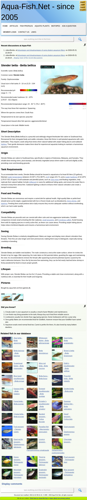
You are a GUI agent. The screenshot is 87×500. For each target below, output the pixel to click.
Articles (14, 26)
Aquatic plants (42, 26)
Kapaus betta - (19, 391)
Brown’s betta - (69, 353)
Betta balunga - (19, 353)
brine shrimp (71, 201)
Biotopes (55, 26)
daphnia (4, 203)
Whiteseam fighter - (44, 340)
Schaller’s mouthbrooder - (44, 405)
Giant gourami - (69, 430)
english (83, 4)
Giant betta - (68, 340)
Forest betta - (19, 402)
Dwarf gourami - (68, 416)
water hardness (71, 177)
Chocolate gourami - (62, 446)
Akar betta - (18, 340)
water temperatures (15, 177)
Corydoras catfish (64, 220)
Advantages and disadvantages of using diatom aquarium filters (41, 50)
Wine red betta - (43, 365)
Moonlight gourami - (18, 473)
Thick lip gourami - (43, 461)
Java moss (55, 179)
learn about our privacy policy (60, 498)
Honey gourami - (18, 461)
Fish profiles (26, 26)
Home (5, 26)
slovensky (83, 9)
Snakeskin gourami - (43, 473)
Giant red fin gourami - (19, 443)
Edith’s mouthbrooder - (69, 367)
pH (48, 177)
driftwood (32, 182)
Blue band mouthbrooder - (19, 378)
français (82, 7)
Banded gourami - (42, 418)
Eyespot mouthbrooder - (44, 392)
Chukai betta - (19, 415)
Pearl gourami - (69, 459)
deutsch (82, 2)
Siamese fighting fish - (68, 405)
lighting (4, 144)
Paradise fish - (44, 429)
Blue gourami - (69, 472)
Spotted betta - (69, 390)
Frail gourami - (19, 429)
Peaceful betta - (68, 378)
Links (33, 32)
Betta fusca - (43, 377)
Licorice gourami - (38, 445)
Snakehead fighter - (19, 365)
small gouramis (48, 220)
